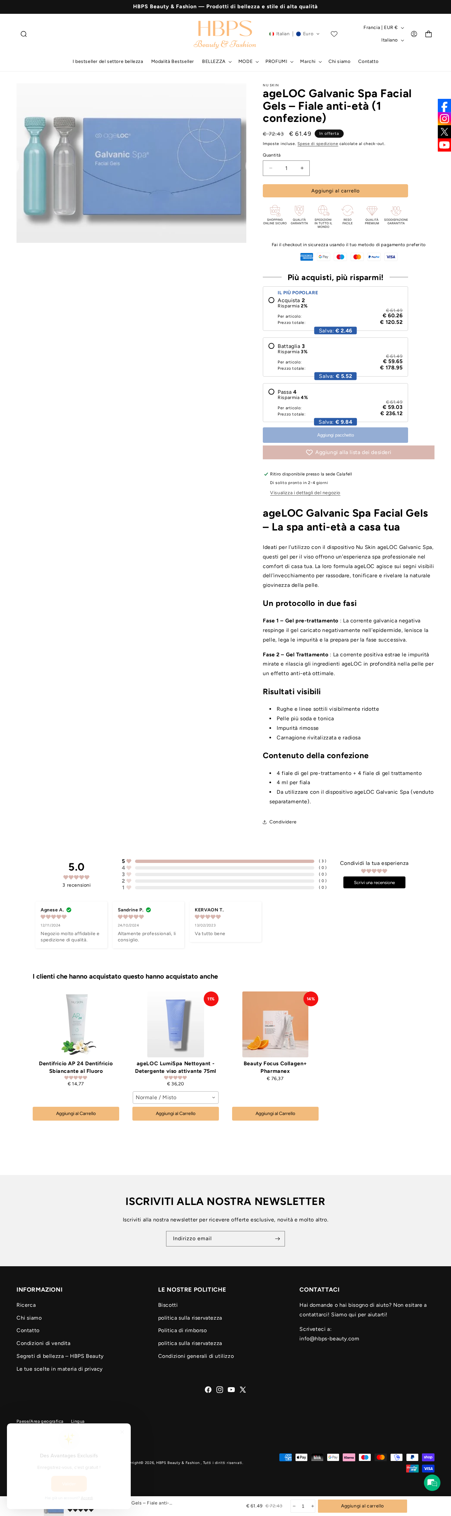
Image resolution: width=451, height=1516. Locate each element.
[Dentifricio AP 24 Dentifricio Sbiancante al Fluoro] (76, 1024)
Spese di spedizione (317, 143)
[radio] (335, 311)
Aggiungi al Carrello (76, 1113)
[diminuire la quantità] (293, 1506)
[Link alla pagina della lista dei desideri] (334, 34)
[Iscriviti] (277, 1238)
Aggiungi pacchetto (335, 435)
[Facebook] (444, 105)
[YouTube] (444, 145)
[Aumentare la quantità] (312, 1506)
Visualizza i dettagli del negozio (305, 493)
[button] (24, 34)
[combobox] (176, 1097)
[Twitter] (444, 131)
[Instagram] (444, 118)
